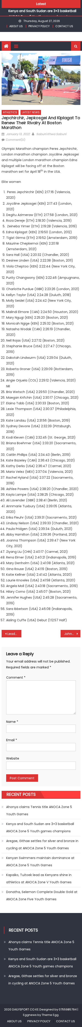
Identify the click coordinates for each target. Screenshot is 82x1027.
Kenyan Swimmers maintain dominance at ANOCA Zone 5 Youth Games (40, 861)
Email (11, 740)
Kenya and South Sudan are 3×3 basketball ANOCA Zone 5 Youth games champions (40, 827)
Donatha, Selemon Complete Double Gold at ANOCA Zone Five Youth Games (41, 895)
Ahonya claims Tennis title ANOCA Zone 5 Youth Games (39, 810)
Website (12, 758)
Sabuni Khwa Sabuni (51, 134)
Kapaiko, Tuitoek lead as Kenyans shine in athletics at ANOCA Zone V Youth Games (39, 878)
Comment (16, 677)
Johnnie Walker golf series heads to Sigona (72, 633)
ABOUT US (16, 26)
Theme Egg (50, 1015)
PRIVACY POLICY (39, 26)
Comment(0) (15, 140)
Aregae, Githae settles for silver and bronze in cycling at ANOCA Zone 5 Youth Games (42, 844)
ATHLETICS (10, 112)
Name (12, 721)
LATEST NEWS (31, 112)
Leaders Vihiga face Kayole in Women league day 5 (14, 633)
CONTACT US (64, 26)
